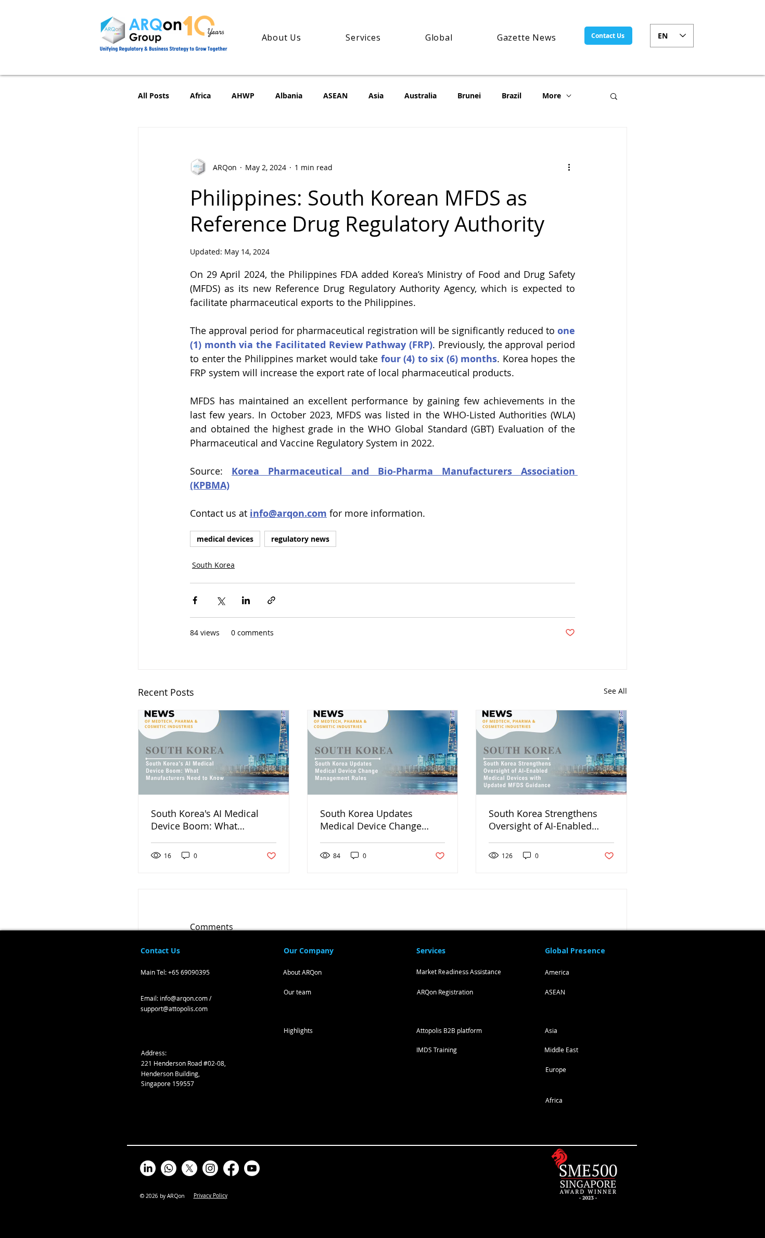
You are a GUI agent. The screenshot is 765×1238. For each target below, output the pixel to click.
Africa (200, 95)
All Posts (153, 95)
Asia (376, 95)
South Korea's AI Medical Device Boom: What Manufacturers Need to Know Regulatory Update (205, 819)
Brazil (511, 95)
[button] (614, 96)
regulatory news (300, 539)
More (551, 95)
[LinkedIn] (148, 1168)
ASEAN (335, 95)
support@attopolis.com (174, 1008)
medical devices (225, 539)
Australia (420, 95)
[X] (189, 1168)
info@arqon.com (184, 998)
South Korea (213, 565)
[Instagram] (210, 1168)
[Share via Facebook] (195, 600)
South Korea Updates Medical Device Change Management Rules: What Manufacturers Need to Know (376, 819)
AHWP (243, 95)
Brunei (469, 95)
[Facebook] (231, 1168)
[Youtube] (252, 1168)
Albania (288, 95)
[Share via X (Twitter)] (220, 600)
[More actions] (569, 167)
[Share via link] (271, 600)
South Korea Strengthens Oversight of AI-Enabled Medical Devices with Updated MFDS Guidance (543, 819)
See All (615, 691)
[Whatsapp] (168, 1168)
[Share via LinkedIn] (246, 600)
